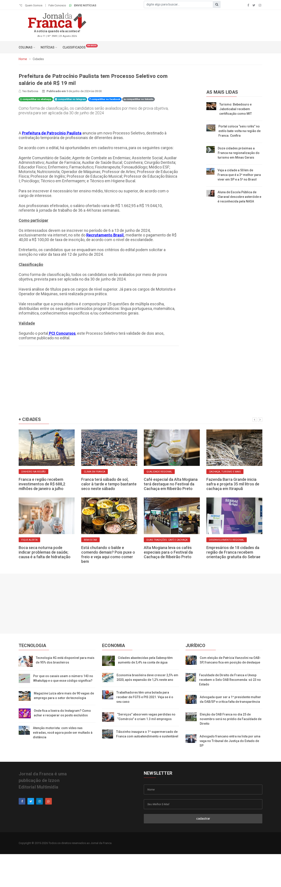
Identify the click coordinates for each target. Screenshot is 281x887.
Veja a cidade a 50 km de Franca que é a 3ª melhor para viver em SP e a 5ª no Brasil (239, 174)
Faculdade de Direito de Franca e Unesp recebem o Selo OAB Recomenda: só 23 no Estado (230, 679)
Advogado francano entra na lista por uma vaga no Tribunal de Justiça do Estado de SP (230, 741)
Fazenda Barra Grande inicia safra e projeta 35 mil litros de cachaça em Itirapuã (232, 484)
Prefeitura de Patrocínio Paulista (51, 133)
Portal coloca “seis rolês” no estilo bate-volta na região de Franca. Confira (239, 131)
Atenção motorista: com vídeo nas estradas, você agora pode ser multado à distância (62, 732)
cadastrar (203, 819)
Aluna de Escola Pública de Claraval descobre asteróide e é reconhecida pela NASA (239, 196)
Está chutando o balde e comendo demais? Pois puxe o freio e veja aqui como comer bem (108, 554)
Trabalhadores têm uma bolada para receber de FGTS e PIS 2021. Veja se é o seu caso (144, 697)
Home (23, 59)
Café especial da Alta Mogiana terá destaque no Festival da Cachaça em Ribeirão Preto (171, 484)
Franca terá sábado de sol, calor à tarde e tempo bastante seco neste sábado (109, 484)
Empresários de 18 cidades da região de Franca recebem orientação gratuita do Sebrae (233, 552)
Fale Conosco (57, 5)
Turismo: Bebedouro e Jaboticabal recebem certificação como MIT (235, 109)
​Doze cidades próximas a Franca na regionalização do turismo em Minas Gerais (238, 153)
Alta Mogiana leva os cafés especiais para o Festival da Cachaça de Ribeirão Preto (168, 552)
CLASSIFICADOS (74, 47)
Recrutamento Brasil (105, 235)
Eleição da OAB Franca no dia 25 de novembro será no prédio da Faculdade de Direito (230, 719)
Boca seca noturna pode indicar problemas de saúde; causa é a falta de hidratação (44, 552)
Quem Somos (33, 5)
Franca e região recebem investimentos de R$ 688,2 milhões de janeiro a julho (42, 484)
